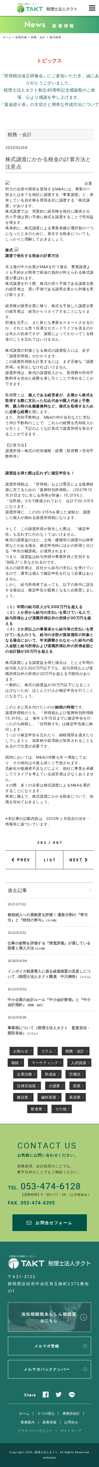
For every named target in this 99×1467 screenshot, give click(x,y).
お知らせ (20, 1051)
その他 (51, 920)
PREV (23, 859)
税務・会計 (35, 1004)
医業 (77, 1085)
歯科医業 (48, 1097)
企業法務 (24, 1074)
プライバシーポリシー (35, 1431)
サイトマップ (71, 1431)
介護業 (54, 1085)
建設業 (22, 1097)
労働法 (75, 1074)
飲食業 (36, 1109)
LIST (50, 860)
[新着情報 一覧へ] (90, 890)
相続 (15, 1062)
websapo (49, 1457)
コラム (85, 976)
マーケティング (45, 1062)
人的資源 (78, 1062)
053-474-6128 (51, 1186)
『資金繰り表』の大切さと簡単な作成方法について (49, 104)
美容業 (75, 1097)
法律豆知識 (26, 1085)
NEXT (76, 859)
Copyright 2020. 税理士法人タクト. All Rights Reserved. (49, 1452)
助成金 (50, 1074)
